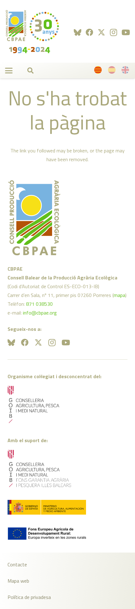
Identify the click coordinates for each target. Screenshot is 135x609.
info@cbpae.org (40, 312)
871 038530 (39, 304)
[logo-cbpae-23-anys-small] (32, 31)
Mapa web (18, 581)
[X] (101, 32)
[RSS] (77, 32)
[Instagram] (113, 32)
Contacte (17, 564)
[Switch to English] (126, 71)
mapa (119, 295)
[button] (9, 70)
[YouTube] (126, 32)
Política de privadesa (29, 597)
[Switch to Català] (99, 71)
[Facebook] (89, 32)
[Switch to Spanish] (112, 71)
